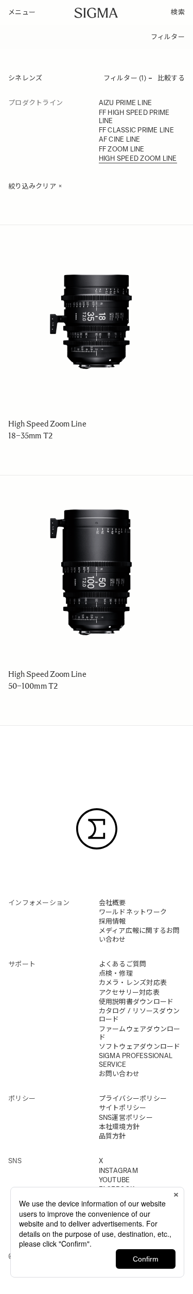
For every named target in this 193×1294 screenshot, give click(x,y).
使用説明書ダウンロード (136, 1002)
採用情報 (112, 921)
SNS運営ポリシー (126, 1117)
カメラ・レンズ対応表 (133, 982)
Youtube (114, 1180)
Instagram (118, 1170)
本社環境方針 (119, 1127)
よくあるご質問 (123, 964)
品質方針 (112, 1136)
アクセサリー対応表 (129, 992)
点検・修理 (116, 973)
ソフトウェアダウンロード (140, 1046)
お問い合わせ (119, 1074)
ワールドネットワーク (133, 912)
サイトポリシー (123, 1108)
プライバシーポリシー (133, 1098)
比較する (171, 78)
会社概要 (112, 903)
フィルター (168, 37)
